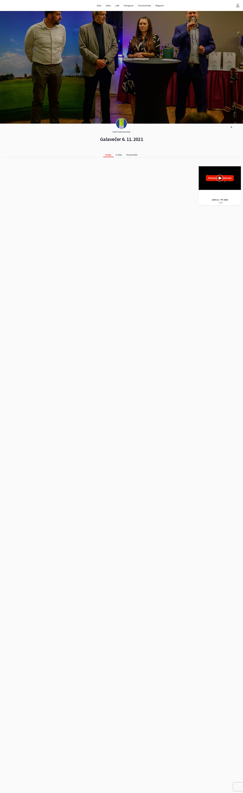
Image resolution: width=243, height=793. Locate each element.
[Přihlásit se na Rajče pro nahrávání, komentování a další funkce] (237, 5)
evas (221, 202)
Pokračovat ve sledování (220, 178)
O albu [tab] (119, 154)
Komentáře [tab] (132, 154)
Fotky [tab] (108, 154)
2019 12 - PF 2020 (220, 199)
